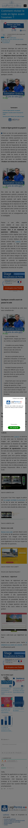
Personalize (14, 424)
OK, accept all (14, 427)
